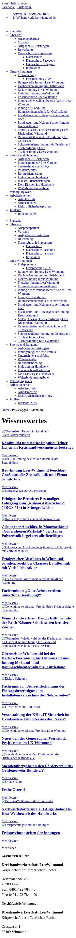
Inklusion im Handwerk (33, 177)
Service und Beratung (23, 155)
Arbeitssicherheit (20, 195)
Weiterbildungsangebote (33, 188)
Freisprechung (27, 75)
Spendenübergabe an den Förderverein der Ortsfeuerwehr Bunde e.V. (37, 768)
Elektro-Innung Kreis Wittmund (38, 89)
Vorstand (23, 42)
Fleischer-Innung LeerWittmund (38, 93)
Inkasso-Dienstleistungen (34, 181)
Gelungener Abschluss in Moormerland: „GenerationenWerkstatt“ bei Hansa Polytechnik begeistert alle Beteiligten (35, 531)
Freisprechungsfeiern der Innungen (31, 833)
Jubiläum (15, 210)
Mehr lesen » (10, 455)
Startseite (15, 31)
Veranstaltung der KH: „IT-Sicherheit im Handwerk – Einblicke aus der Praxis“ (35, 716)
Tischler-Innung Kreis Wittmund (38, 151)
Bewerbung (25, 49)
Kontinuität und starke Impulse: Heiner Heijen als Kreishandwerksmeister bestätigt (37, 445)
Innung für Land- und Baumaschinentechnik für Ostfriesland (42, 109)
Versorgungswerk (21, 192)
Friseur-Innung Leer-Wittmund (37, 97)
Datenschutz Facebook (40, 60)
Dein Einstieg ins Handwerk (36, 184)
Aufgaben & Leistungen (33, 46)
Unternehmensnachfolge (33, 166)
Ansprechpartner (28, 38)
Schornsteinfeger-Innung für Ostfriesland (44, 144)
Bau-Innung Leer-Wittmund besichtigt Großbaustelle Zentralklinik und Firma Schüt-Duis (34, 474)
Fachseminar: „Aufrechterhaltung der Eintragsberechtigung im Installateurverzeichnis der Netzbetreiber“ (36, 690)
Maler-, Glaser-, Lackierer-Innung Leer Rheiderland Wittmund (43, 131)
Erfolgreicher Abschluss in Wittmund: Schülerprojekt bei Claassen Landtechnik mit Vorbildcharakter (36, 563)
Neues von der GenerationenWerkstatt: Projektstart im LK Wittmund (34, 740)
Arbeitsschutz (26, 199)
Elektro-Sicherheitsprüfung (35, 206)
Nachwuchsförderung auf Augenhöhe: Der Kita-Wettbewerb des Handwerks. (37, 811)
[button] (9, 848)
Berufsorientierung (30, 173)
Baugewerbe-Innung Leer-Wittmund (41, 82)
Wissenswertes (27, 170)
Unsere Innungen (21, 71)
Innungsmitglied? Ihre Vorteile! (38, 162)
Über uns (15, 35)
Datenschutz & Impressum (35, 53)
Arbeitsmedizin (27, 202)
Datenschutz (34, 57)
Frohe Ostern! (13, 789)
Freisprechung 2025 (38, 78)
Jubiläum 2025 (27, 213)
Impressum (33, 68)
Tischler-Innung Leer (31, 148)
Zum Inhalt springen (15, 3)
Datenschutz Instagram (40, 64)
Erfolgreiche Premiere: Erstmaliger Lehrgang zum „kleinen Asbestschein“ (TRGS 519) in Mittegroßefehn (33, 503)
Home (6, 410)
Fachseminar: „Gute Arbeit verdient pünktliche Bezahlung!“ (31, 592)
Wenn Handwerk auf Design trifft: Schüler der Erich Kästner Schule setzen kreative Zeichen (37, 622)
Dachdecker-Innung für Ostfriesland (41, 86)
